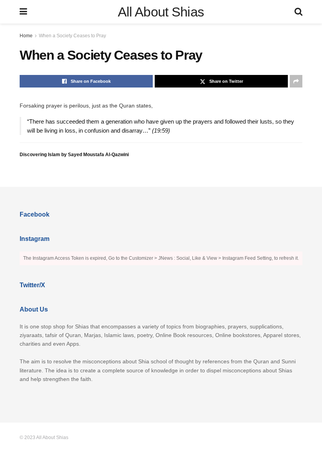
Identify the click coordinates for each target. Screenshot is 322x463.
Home (26, 35)
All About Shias (161, 11)
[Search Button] (298, 12)
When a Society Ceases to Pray (72, 35)
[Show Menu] (23, 12)
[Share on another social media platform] (296, 81)
